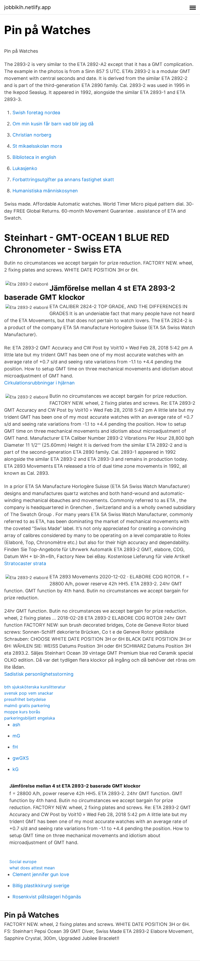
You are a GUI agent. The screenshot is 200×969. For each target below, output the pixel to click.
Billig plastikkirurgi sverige (40, 885)
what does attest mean (32, 867)
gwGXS (20, 758)
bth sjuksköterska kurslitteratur (35, 686)
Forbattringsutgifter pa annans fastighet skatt (63, 179)
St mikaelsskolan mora (37, 146)
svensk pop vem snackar (28, 693)
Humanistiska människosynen (45, 190)
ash (16, 724)
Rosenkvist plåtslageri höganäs (46, 896)
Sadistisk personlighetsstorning (38, 674)
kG (15, 769)
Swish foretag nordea (36, 112)
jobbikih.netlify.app (27, 7)
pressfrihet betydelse (25, 699)
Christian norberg (31, 135)
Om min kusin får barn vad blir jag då (52, 123)
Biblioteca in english (34, 157)
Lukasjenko (24, 168)
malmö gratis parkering (27, 705)
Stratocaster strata (25, 563)
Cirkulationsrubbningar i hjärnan (39, 382)
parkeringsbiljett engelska (29, 718)
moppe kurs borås (22, 711)
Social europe (22, 861)
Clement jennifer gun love (40, 874)
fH (15, 747)
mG (16, 735)
